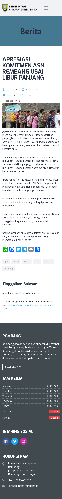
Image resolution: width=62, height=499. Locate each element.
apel (6, 261)
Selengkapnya (13, 367)
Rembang (8, 268)
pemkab (48, 261)
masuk (18, 293)
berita (16, 261)
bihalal (27, 261)
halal (37, 261)
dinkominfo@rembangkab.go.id (27, 485)
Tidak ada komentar (13, 101)
